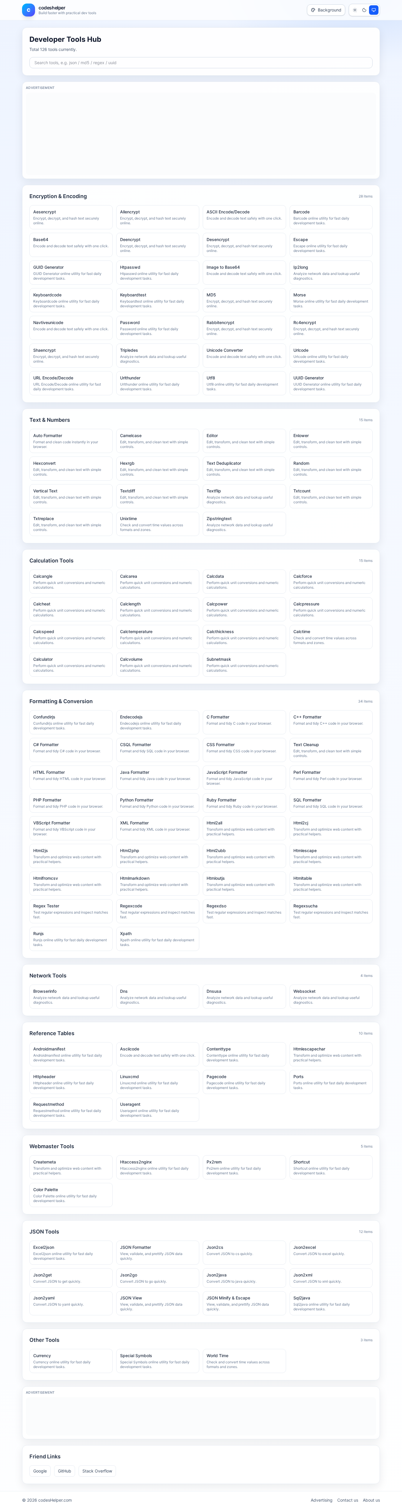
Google (40, 1470)
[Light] (355, 10)
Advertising (322, 1500)
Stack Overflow (97, 1470)
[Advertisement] (201, 134)
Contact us (347, 1500)
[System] (373, 10)
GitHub (64, 1470)
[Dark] (364, 10)
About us (371, 1500)
